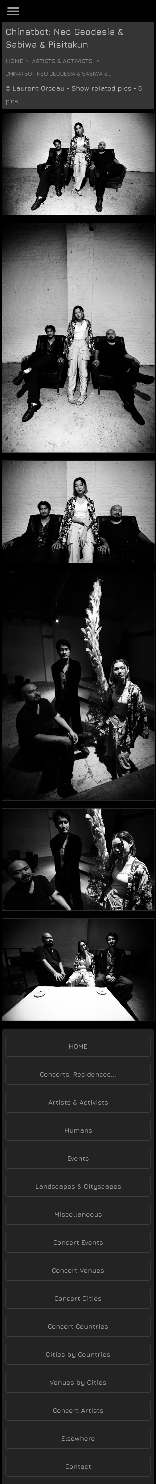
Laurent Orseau (38, 88)
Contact (78, 1466)
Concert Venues (78, 1270)
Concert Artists (78, 1410)
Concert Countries (78, 1326)
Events (78, 1158)
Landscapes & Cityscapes (78, 1186)
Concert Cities (78, 1298)
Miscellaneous (78, 1214)
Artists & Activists (62, 60)
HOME (78, 1046)
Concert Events (78, 1242)
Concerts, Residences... (78, 1074)
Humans (78, 1130)
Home (14, 60)
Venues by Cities (78, 1382)
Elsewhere (78, 1438)
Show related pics (101, 88)
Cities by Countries (78, 1354)
